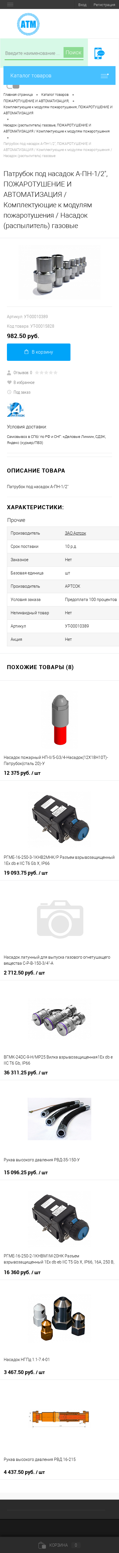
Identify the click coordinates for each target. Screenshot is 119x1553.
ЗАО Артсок (75, 533)
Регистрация (104, 5)
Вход (82, 5)
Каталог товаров (30, 75)
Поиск (73, 52)
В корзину (42, 352)
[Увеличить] (59, 272)
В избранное (24, 382)
